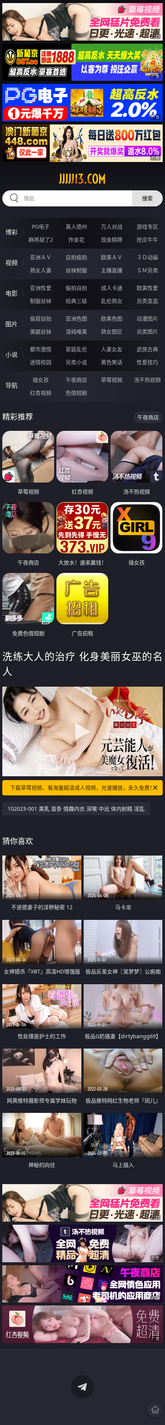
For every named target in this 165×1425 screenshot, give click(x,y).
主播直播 (111, 270)
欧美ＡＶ (111, 257)
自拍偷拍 (76, 257)
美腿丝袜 (40, 331)
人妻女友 (111, 349)
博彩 (11, 232)
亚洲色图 (76, 318)
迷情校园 (40, 362)
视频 (11, 262)
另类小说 (76, 362)
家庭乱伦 (76, 349)
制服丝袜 (40, 300)
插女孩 (41, 379)
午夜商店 (76, 379)
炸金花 (76, 239)
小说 (11, 354)
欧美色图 (111, 318)
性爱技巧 (147, 362)
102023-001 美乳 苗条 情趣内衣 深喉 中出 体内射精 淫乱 (76, 808)
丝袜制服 (76, 270)
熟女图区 (111, 331)
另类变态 (147, 300)
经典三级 (76, 300)
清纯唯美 (76, 331)
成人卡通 (111, 287)
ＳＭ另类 (147, 270)
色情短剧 (76, 392)
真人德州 (76, 226)
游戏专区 (147, 226)
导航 (11, 385)
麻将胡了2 (40, 239)
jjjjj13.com (82, 179)
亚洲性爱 (40, 287)
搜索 (147, 198)
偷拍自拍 (76, 287)
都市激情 (40, 349)
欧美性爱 (147, 287)
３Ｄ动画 (147, 257)
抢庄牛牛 (147, 239)
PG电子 (41, 226)
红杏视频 (40, 392)
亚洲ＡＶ (40, 257)
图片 (11, 324)
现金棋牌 (111, 239)
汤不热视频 (147, 379)
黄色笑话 (111, 362)
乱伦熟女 (111, 300)
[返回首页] (155, 1409)
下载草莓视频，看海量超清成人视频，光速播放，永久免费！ (82, 787)
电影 (11, 293)
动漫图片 (147, 318)
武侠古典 (147, 349)
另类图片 (147, 331)
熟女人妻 (40, 270)
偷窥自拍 (40, 318)
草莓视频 (111, 379)
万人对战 (111, 226)
